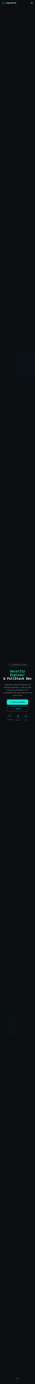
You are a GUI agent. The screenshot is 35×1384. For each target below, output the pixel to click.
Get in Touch (18, 702)
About (18, 709)
